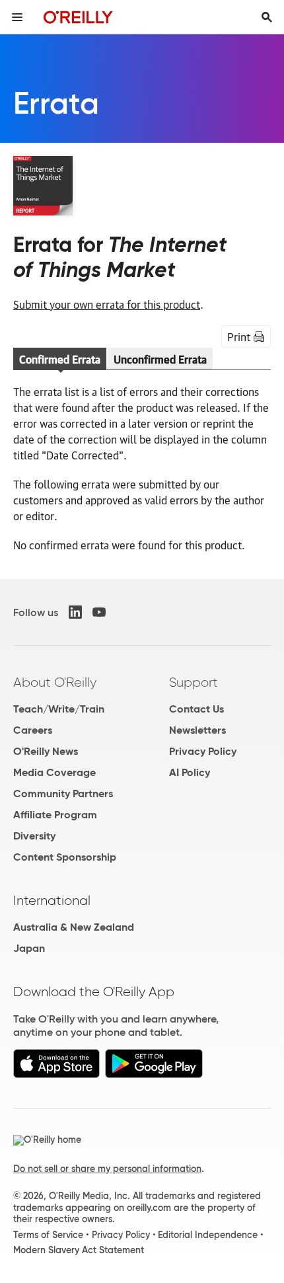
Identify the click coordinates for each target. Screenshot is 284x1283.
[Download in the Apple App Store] (56, 1074)
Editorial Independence (208, 1235)
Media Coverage (54, 772)
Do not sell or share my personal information (107, 1169)
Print (238, 336)
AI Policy (189, 772)
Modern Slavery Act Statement (78, 1250)
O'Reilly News (45, 751)
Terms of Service (48, 1235)
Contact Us (196, 709)
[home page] (78, 16)
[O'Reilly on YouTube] (99, 612)
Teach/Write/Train (58, 709)
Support (193, 682)
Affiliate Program (55, 815)
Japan (29, 948)
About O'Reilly (54, 682)
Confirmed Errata (59, 359)
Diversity (34, 836)
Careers (32, 730)
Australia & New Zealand (73, 927)
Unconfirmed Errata (160, 359)
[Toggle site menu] (17, 17)
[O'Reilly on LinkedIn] (75, 612)
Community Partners (63, 793)
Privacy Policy (202, 751)
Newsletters (197, 730)
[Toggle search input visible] (267, 17)
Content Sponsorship (64, 857)
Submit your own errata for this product (106, 304)
